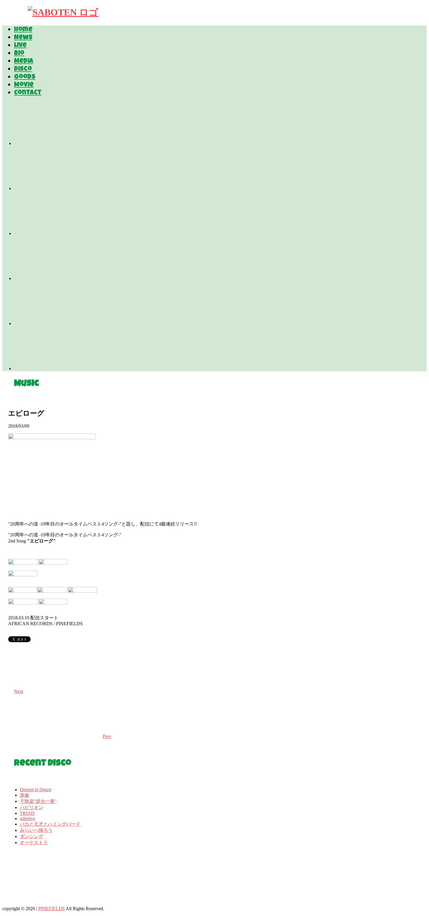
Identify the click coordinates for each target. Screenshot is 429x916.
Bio (19, 54)
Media (23, 61)
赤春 (24, 795)
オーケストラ (34, 842)
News (23, 38)
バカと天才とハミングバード (50, 824)
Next (18, 691)
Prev (107, 736)
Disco (23, 69)
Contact (27, 93)
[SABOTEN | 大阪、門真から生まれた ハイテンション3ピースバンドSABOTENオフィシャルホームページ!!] (63, 12)
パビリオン (31, 807)
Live (20, 46)
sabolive (27, 818)
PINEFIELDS (51, 908)
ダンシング (31, 836)
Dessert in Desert (35, 789)
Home (23, 30)
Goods (24, 77)
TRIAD (27, 813)
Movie (24, 85)
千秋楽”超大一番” (38, 801)
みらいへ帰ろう (36, 830)
